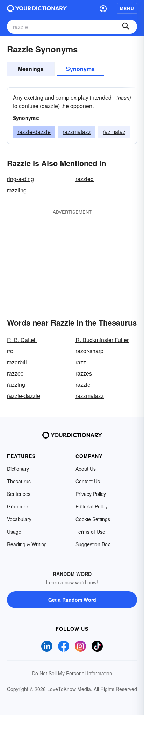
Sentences (18, 493)
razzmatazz (77, 132)
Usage (14, 531)
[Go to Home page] (37, 8)
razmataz (114, 132)
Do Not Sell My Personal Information (72, 673)
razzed (15, 373)
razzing (16, 384)
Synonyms (80, 69)
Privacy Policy (90, 493)
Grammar (17, 506)
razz (80, 362)
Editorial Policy (91, 506)
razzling (17, 190)
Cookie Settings (92, 518)
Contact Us (87, 481)
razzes (83, 373)
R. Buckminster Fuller (102, 340)
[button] (103, 8)
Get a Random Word (72, 599)
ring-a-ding (20, 179)
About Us (85, 468)
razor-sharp (89, 351)
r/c (10, 351)
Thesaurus (19, 481)
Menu (127, 8)
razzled (84, 179)
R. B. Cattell (22, 340)
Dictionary (18, 468)
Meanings (31, 69)
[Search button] (125, 26)
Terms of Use (90, 531)
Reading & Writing (27, 544)
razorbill (17, 362)
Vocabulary (19, 518)
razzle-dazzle (34, 132)
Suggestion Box (92, 544)
